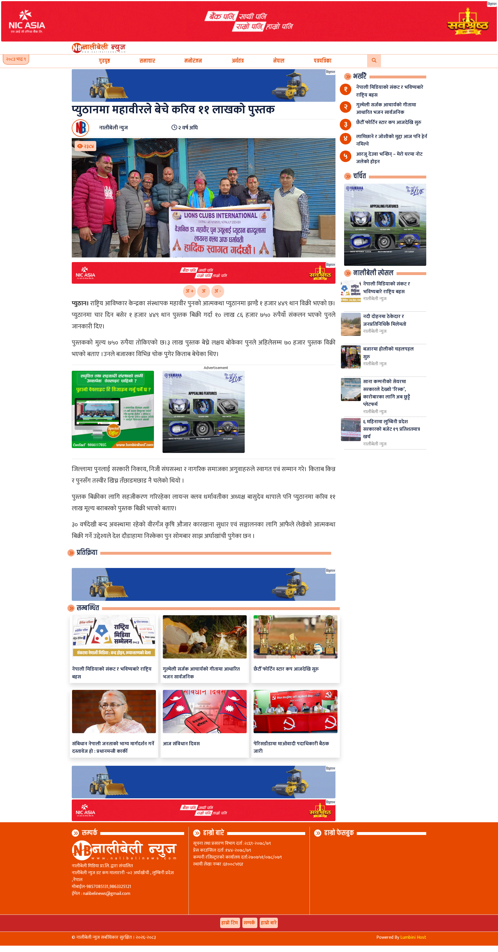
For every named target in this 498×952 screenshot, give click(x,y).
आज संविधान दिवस (181, 744)
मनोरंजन (193, 61)
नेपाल (278, 61)
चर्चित (359, 176)
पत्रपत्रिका (322, 61)
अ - (217, 291)
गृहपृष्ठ (104, 61)
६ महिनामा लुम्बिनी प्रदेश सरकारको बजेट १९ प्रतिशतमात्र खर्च (391, 429)
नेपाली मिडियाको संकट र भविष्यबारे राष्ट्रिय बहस (112, 673)
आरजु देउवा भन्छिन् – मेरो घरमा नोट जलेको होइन (389, 158)
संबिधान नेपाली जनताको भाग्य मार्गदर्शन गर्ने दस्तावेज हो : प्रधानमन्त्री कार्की (113, 747)
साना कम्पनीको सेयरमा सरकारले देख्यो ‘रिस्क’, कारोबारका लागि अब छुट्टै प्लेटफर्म (386, 393)
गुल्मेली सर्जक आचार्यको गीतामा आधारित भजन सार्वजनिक (201, 673)
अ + (190, 291)
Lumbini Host (413, 937)
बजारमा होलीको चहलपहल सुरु (388, 353)
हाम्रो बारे (213, 832)
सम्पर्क (89, 832)
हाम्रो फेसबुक (339, 832)
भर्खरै (360, 76)
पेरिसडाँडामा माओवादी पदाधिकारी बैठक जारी (291, 747)
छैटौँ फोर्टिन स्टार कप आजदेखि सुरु (286, 669)
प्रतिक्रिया (87, 552)
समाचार (147, 61)
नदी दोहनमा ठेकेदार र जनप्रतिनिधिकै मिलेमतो (384, 320)
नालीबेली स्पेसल (373, 273)
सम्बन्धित (88, 608)
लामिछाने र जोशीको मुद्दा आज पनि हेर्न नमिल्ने (391, 140)
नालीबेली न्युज (374, 299)
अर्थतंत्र (238, 61)
